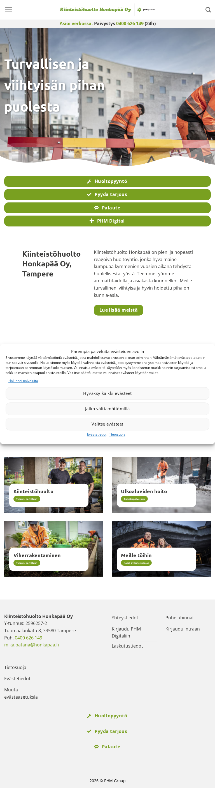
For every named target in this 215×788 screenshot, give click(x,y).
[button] (8, 10)
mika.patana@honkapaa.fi (31, 645)
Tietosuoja (117, 434)
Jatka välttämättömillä (107, 409)
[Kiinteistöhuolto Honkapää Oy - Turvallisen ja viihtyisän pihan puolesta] (107, 10)
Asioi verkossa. (76, 23)
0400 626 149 (130, 23)
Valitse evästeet (107, 424)
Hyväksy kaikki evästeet (107, 393)
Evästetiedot (96, 434)
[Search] (208, 9)
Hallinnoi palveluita (23, 380)
